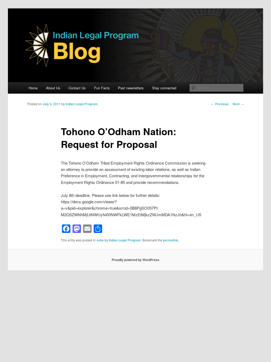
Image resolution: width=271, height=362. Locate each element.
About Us (53, 87)
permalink (170, 240)
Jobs (100, 240)
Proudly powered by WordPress (135, 259)
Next (238, 103)
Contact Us (77, 87)
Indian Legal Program (82, 103)
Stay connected (164, 87)
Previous (220, 103)
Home (33, 87)
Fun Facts (102, 87)
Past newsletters (131, 87)
